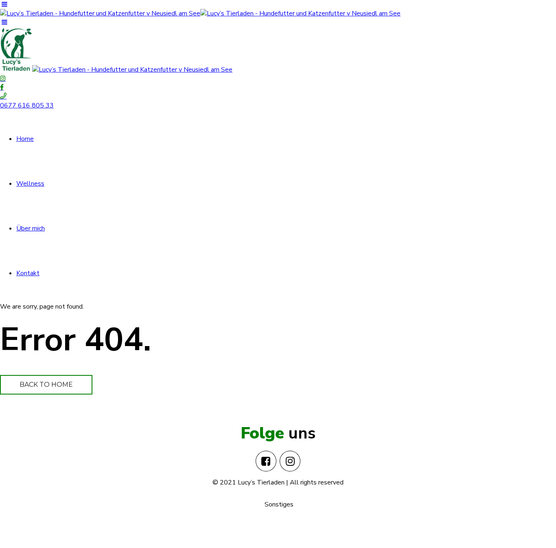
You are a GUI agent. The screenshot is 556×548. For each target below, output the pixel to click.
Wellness (30, 183)
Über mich (30, 228)
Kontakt (27, 273)
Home (25, 138)
